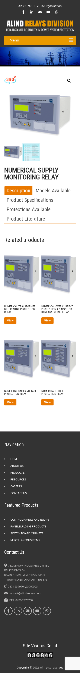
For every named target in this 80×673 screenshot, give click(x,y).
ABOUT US (17, 466)
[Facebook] (23, 12)
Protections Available (29, 209)
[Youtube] (48, 12)
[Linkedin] (32, 12)
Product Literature (26, 219)
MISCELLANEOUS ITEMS (25, 540)
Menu (14, 40)
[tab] (18, 190)
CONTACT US (18, 493)
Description (18, 191)
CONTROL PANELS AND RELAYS (29, 519)
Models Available (53, 191)
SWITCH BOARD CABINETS (26, 533)
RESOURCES (18, 479)
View (10, 320)
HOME (14, 459)
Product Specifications (30, 200)
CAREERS (16, 486)
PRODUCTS (17, 472)
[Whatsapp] (57, 12)
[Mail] (40, 12)
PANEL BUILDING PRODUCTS (28, 526)
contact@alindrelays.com (25, 593)
